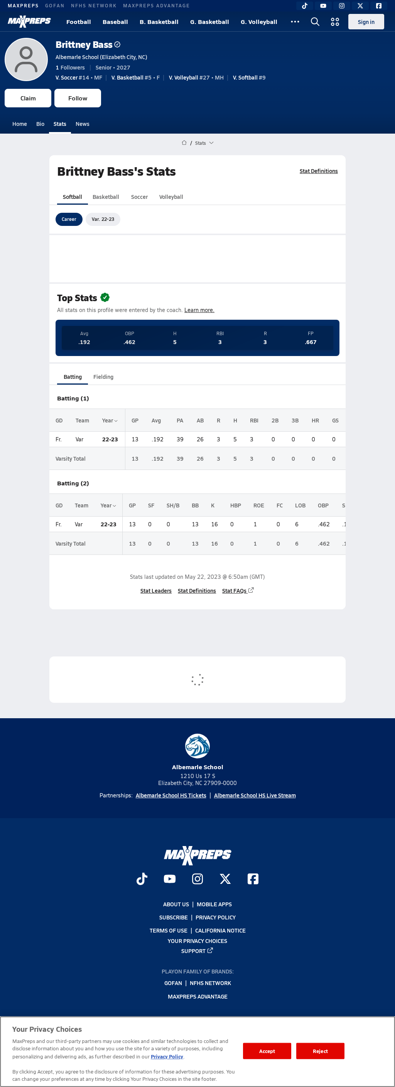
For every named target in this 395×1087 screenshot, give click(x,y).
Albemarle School (197, 766)
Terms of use (168, 930)
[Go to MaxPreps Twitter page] (225, 880)
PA (180, 420)
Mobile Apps (214, 904)
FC (280, 505)
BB (195, 505)
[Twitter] (360, 6)
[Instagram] (341, 6)
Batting (73, 376)
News (82, 123)
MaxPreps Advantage (156, 5)
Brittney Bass (84, 44)
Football (78, 21)
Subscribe (173, 917)
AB (200, 420)
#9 (249, 77)
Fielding (103, 376)
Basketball (106, 196)
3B (295, 420)
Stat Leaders (156, 590)
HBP (235, 505)
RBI (254, 420)
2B (275, 420)
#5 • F (135, 77)
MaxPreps (23, 5)
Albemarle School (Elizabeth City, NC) (101, 56)
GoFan (55, 5)
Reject (320, 1051)
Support (193, 951)
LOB (300, 505)
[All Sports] (295, 22)
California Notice (220, 930)
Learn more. (199, 310)
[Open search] (315, 22)
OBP (323, 505)
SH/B (173, 505)
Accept (267, 1051)
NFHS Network (94, 5)
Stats (60, 123)
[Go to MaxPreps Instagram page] (197, 880)
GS (335, 420)
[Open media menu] (335, 22)
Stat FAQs (234, 590)
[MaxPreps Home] (29, 21)
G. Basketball (209, 21)
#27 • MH (196, 77)
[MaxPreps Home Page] (184, 143)
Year (108, 420)
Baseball (115, 21)
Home (19, 123)
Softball (72, 196)
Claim (28, 97)
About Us (176, 904)
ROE (258, 505)
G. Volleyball (259, 21)
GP (135, 420)
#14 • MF (79, 77)
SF (151, 505)
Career (69, 219)
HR (315, 420)
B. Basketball (159, 21)
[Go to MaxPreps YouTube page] (170, 880)
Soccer (139, 196)
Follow (77, 97)
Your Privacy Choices (197, 940)
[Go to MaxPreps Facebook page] (253, 880)
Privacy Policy (216, 917)
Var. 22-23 (103, 219)
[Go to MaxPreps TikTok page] (142, 880)
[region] (197, 1051)
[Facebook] (378, 6)
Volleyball (171, 196)
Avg (156, 420)
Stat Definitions (319, 171)
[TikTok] (304, 6)
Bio (40, 123)
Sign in (366, 21)
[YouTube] (323, 6)
